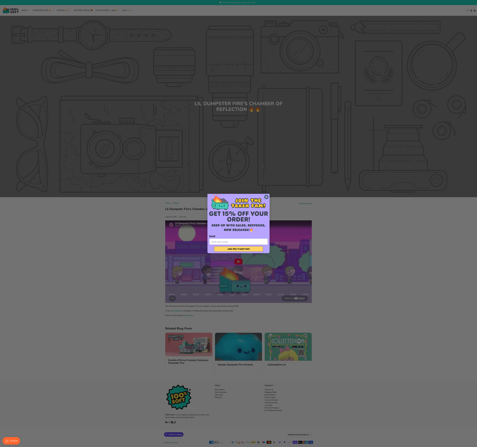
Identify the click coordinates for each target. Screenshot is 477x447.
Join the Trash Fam (238, 248)
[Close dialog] (266, 197)
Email (212, 236)
